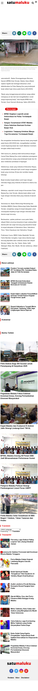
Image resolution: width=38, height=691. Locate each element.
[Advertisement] (19, 15)
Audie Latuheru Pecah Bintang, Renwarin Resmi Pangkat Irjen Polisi (23, 586)
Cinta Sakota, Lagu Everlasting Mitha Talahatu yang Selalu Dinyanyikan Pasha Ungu (23, 623)
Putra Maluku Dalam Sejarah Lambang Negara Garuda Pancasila (22, 561)
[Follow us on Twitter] (16, 671)
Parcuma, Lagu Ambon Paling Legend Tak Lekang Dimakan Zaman (22, 542)
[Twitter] (29, 33)
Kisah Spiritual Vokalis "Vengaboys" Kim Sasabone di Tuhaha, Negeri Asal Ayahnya (22, 574)
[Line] (24, 33)
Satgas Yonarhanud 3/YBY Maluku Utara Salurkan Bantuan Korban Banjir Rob (18, 125)
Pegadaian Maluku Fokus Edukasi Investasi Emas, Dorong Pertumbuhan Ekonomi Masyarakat (17, 396)
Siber (17, 678)
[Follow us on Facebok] (11, 671)
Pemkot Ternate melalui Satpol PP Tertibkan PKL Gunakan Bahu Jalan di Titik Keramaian (24, 270)
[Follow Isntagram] (21, 671)
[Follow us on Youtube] (26, 671)
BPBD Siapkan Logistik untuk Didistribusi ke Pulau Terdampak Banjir (17, 116)
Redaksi (11, 678)
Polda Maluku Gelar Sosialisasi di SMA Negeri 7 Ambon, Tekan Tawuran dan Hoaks (17, 518)
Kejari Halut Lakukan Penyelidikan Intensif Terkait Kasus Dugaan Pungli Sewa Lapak (24, 295)
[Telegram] (14, 33)
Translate (16, 531)
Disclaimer (25, 678)
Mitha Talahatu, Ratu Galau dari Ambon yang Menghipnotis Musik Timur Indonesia (24, 611)
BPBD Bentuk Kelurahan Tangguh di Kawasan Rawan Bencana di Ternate (21, 283)
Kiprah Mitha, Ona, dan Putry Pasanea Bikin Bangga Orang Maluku (22, 598)
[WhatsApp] (19, 33)
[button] (36, 1)
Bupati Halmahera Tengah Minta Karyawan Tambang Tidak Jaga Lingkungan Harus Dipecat (23, 308)
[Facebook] (34, 33)
